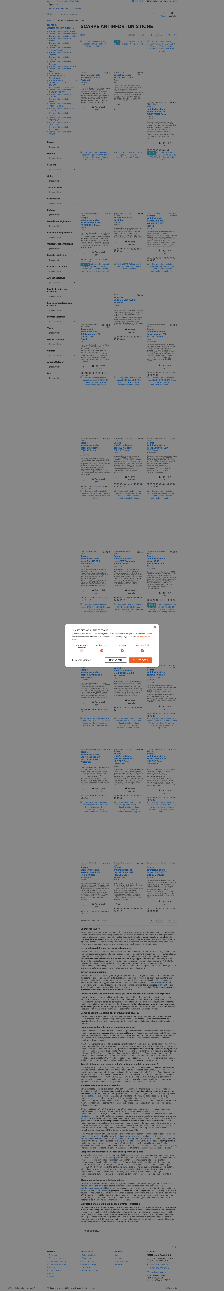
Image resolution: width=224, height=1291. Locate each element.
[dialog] (112, 645)
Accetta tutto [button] (140, 660)
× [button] (155, 627)
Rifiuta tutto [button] (115, 660)
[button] (81, 660)
